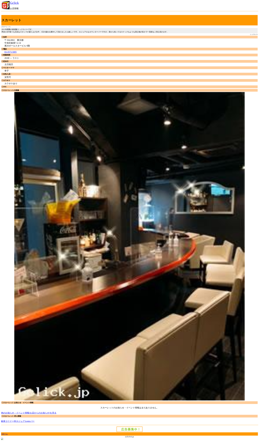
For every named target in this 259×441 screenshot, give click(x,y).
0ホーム (4, 434)
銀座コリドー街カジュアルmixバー (18, 421)
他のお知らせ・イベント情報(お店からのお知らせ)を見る (28, 413)
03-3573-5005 (10, 52)
